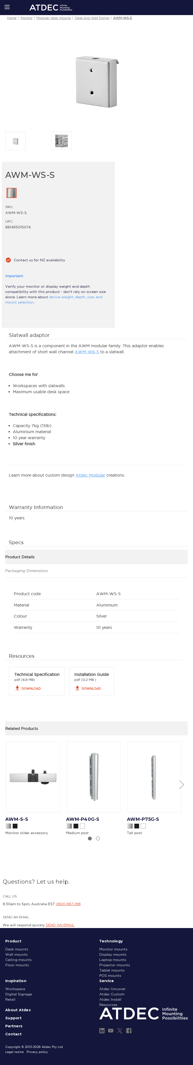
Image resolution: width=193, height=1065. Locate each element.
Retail (10, 999)
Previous (7, 784)
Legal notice (14, 1051)
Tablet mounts (112, 970)
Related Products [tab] (21, 728)
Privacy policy (37, 1051)
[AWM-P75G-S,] (155, 777)
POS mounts (110, 976)
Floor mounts (17, 965)
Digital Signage (18, 994)
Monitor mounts (113, 949)
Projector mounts (114, 965)
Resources (108, 1005)
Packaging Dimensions (26, 571)
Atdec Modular (90, 475)
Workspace (15, 989)
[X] (119, 1030)
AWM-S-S (16, 819)
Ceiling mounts (18, 960)
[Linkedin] (102, 1030)
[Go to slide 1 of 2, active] (90, 838)
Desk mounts (16, 949)
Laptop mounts (112, 960)
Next (181, 784)
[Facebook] (128, 1030)
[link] (12, 193)
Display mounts (112, 954)
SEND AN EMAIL (60, 925)
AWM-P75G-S (143, 819)
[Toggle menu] (7, 7)
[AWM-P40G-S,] (94, 777)
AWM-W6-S (87, 351)
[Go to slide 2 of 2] (98, 838)
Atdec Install (110, 999)
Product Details (19, 557)
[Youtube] (110, 1030)
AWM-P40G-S (83, 819)
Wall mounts (16, 954)
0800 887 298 (68, 904)
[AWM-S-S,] (33, 777)
